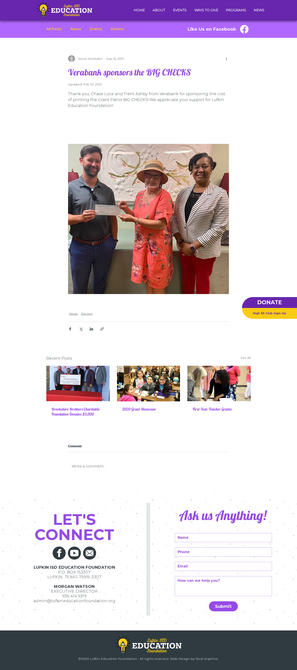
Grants (96, 29)
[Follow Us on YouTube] (74, 553)
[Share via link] (102, 329)
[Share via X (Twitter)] (81, 329)
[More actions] (226, 58)
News (76, 29)
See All (245, 358)
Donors (117, 29)
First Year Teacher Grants (212, 409)
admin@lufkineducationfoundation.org (74, 601)
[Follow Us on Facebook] (59, 553)
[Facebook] (244, 29)
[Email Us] (89, 553)
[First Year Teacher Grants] (219, 383)
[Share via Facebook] (70, 329)
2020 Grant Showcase (139, 409)
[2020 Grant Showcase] (148, 383)
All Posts (54, 29)
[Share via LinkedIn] (91, 329)
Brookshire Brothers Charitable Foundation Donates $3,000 (76, 412)
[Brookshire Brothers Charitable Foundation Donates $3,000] (78, 383)
